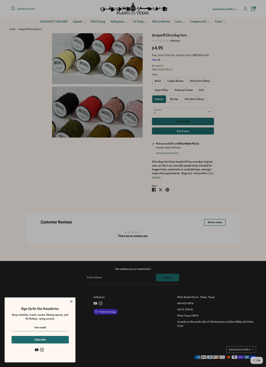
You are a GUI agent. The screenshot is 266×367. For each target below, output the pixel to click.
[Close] (71, 301)
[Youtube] (36, 350)
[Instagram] (42, 350)
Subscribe (40, 339)
